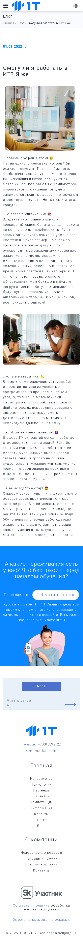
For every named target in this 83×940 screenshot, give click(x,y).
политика (42, 905)
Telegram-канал (56, 594)
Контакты (41, 870)
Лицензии (41, 796)
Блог (21, 23)
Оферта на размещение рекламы (42, 920)
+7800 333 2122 (49, 744)
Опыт (41, 820)
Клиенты (41, 814)
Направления (41, 779)
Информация (41, 808)
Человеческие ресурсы (41, 852)
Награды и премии (42, 858)
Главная (8, 23)
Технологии (41, 784)
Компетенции (41, 802)
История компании (41, 864)
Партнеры (41, 790)
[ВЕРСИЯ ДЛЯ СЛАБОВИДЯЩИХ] (76, 6)
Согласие (21, 905)
